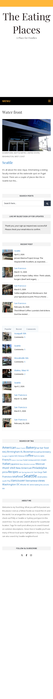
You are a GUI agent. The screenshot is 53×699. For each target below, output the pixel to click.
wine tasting (35, 484)
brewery (47, 451)
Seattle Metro (20, 153)
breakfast (38, 452)
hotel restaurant (30, 460)
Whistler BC (24, 484)
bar (37, 448)
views (41, 480)
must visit (8, 468)
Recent (19, 329)
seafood (17, 476)
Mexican (40, 463)
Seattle (7, 162)
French (6, 459)
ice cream (41, 460)
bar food (44, 447)
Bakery (31, 447)
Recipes (13, 472)
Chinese (21, 456)
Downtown (7, 153)
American (9, 447)
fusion (13, 460)
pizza (5, 472)
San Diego (38, 472)
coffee (29, 455)
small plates (42, 477)
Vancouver (18, 480)
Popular (8, 329)
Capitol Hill (12, 456)
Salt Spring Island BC (26, 472)
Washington (8, 156)
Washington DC (11, 484)
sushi (4, 481)
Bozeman (28, 451)
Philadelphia (39, 467)
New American (24, 467)
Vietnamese (31, 480)
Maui (21, 464)
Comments (31, 329)
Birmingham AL (15, 451)
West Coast (20, 156)
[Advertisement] (26, 69)
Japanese (15, 464)
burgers (5, 456)
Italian (6, 464)
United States (33, 153)
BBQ (4, 451)
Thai (9, 481)
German (19, 460)
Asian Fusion (21, 448)
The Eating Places (26, 23)
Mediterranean (29, 464)
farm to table (39, 456)
